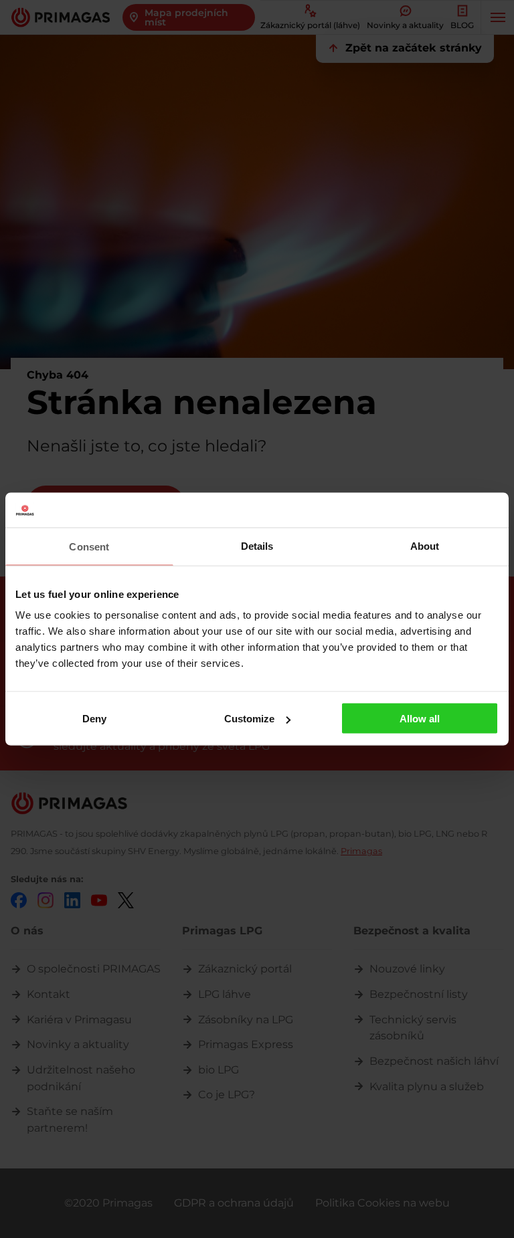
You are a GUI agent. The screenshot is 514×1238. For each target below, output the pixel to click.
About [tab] (425, 545)
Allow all (420, 718)
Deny (94, 718)
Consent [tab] (89, 546)
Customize (249, 718)
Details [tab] (257, 545)
